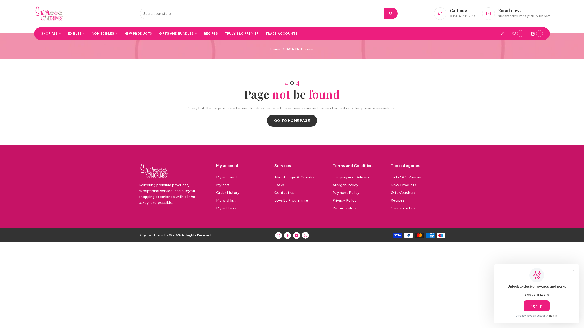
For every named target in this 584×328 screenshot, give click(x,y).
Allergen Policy (345, 185)
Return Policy (344, 208)
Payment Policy (346, 192)
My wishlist (226, 200)
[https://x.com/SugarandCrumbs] (305, 235)
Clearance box (403, 208)
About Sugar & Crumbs (294, 177)
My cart (223, 185)
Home (275, 49)
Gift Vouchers (403, 192)
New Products (403, 185)
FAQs (279, 185)
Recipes (398, 200)
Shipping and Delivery (351, 177)
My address (226, 208)
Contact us (284, 192)
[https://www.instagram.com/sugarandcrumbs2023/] (278, 235)
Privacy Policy (345, 200)
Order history (228, 192)
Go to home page (292, 120)
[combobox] (269, 13)
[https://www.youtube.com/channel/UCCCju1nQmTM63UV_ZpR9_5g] (296, 235)
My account (226, 177)
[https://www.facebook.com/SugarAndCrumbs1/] (287, 235)
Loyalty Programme (291, 200)
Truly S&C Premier (406, 177)
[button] (537, 33)
